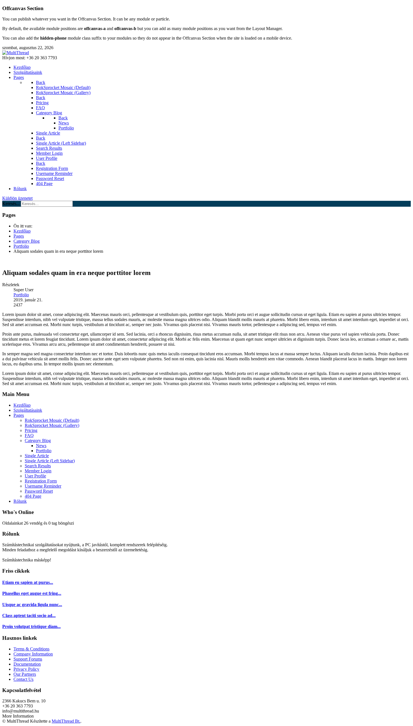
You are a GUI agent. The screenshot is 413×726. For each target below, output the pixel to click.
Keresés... (11, 203)
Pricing (31, 430)
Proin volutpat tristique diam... (31, 626)
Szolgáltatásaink (27, 410)
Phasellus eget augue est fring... (31, 593)
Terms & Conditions (31, 649)
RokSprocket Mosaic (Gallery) (52, 425)
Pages (18, 415)
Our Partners (24, 674)
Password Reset (39, 491)
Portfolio (21, 294)
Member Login (38, 470)
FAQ (29, 435)
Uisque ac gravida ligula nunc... (32, 604)
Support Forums (27, 659)
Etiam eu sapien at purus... (27, 582)
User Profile (35, 476)
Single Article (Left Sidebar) (50, 460)
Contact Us (23, 679)
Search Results (38, 465)
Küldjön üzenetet (17, 198)
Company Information (33, 654)
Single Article (37, 455)
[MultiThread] (15, 52)
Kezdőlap (22, 405)
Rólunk (20, 501)
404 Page (33, 496)
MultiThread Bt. (66, 721)
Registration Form (41, 481)
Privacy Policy (26, 669)
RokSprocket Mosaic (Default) (52, 420)
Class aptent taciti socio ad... (29, 615)
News (41, 445)
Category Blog (38, 440)
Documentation (27, 664)
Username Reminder (43, 486)
